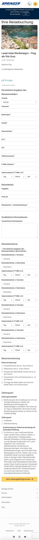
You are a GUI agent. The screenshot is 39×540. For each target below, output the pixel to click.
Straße (5, 123)
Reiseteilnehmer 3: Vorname (12, 305)
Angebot (5, 189)
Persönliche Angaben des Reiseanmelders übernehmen (14, 250)
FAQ (3, 507)
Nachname (6, 114)
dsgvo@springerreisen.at (13, 473)
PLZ (4, 139)
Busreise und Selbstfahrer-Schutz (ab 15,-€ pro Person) (20, 373)
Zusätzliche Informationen (12, 221)
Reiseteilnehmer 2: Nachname (13, 288)
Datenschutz (28, 531)
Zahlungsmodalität (9, 397)
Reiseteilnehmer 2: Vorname (12, 280)
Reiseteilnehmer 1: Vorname (12, 255)
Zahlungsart (6, 417)
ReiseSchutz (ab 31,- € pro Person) (16, 369)
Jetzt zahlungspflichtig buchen (18, 479)
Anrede (4, 98)
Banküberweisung (10, 424)
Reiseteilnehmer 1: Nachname (13, 263)
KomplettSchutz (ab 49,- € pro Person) (18, 366)
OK (26, 14)
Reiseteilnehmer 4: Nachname (13, 338)
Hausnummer (7, 131)
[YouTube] (25, 536)
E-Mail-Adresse (8, 164)
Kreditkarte (8, 421)
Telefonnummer (8, 156)
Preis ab (5, 197)
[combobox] (20, 102)
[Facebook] (14, 536)
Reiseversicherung (9, 362)
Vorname (5, 106)
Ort (3, 147)
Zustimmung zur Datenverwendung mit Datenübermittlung (19, 428)
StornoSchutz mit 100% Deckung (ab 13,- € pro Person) (20, 378)
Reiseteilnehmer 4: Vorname (13, 330)
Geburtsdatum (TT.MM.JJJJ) (13, 172)
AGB (19, 531)
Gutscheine (6, 502)
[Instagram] (19, 536)
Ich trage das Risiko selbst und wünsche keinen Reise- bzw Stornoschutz (18, 384)
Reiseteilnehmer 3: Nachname (13, 313)
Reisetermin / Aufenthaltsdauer (15, 205)
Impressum (10, 531)
